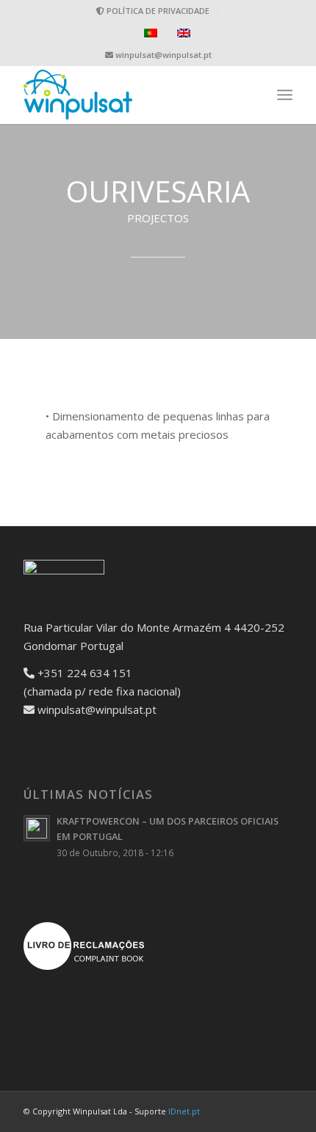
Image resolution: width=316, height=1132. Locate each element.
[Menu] (284, 94)
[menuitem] (153, 11)
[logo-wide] (131, 94)
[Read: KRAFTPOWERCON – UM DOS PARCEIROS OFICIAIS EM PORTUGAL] (37, 828)
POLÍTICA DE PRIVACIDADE (156, 10)
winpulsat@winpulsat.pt (163, 54)
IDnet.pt (184, 1111)
